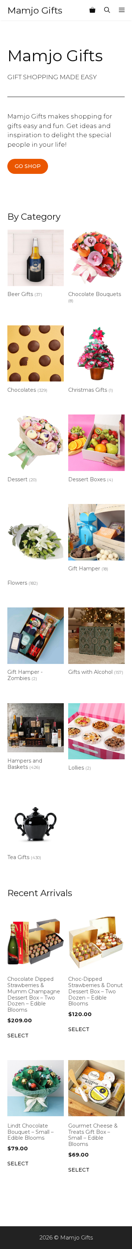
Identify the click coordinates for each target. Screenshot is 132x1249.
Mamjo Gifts (34, 10)
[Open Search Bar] (107, 10)
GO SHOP (28, 166)
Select (18, 1035)
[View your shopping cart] (92, 10)
